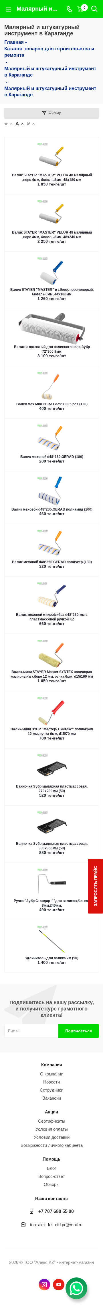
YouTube (58, 1284)
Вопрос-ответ (51, 1176)
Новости (51, 1081)
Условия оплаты (51, 1129)
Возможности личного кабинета (52, 1145)
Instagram (44, 1284)
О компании (51, 1073)
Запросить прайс (95, 886)
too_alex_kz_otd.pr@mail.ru (56, 1224)
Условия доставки (52, 1137)
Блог (51, 1168)
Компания (51, 1064)
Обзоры (52, 1184)
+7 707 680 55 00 (56, 1211)
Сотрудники (51, 1090)
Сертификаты (51, 1121)
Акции (51, 1111)
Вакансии (51, 1098)
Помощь (51, 1159)
